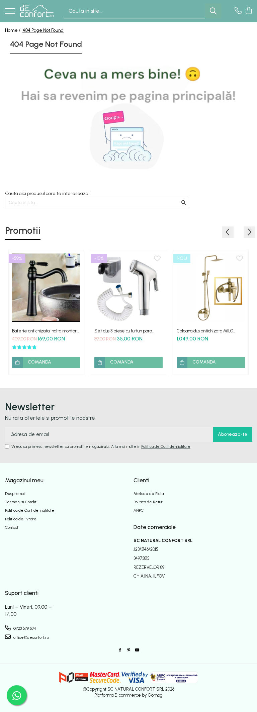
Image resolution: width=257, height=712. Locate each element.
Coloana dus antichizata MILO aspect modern (205, 330)
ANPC (139, 510)
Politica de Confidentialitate (165, 446)
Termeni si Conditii (21, 502)
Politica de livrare (20, 519)
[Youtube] (137, 650)
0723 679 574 (24, 628)
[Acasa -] (37, 11)
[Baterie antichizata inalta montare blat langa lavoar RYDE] (46, 287)
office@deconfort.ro (30, 637)
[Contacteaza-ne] (238, 11)
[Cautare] (213, 10)
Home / (13, 30)
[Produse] (10, 11)
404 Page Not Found (43, 30)
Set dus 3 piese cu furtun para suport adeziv (123, 330)
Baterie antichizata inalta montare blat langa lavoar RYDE (46, 330)
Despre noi (15, 493)
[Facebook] (120, 650)
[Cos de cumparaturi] (248, 11)
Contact (11, 527)
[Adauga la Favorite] (75, 258)
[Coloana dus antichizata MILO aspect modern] (211, 287)
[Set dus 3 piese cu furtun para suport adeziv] (128, 287)
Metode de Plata (149, 493)
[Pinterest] (128, 650)
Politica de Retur (148, 502)
